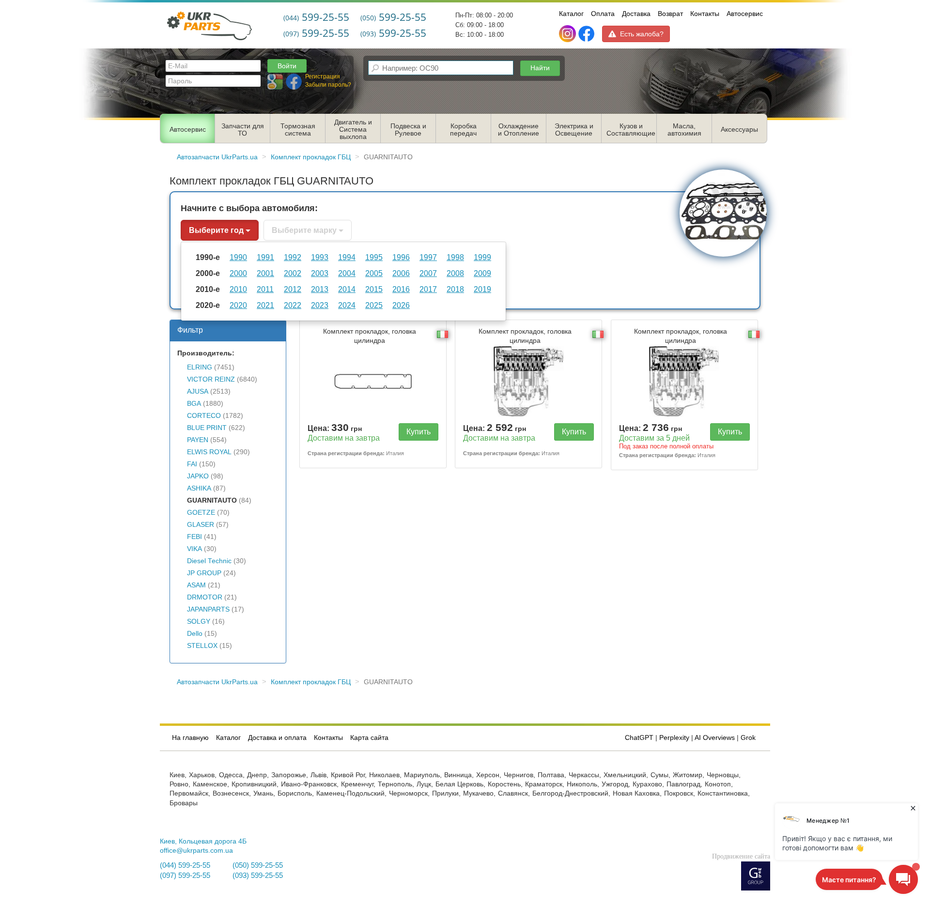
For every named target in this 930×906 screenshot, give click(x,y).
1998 (455, 257)
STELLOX (202, 645)
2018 (455, 289)
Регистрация (322, 76)
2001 (265, 273)
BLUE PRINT (207, 427)
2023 (319, 305)
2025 (374, 305)
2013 (319, 289)
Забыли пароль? (328, 84)
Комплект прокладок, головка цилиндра (369, 336)
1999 (482, 257)
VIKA (194, 549)
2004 (347, 273)
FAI (192, 464)
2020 (238, 305)
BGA (194, 403)
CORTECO (204, 415)
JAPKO (198, 476)
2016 (401, 289)
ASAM (196, 585)
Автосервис (745, 13)
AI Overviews (715, 737)
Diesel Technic (209, 561)
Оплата (603, 13)
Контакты (704, 13)
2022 (292, 305)
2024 (347, 305)
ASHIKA (199, 488)
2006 (401, 273)
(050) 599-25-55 (257, 865)
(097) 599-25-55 (185, 875)
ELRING (199, 367)
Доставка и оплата (277, 737)
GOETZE (201, 512)
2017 (428, 289)
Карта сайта (369, 737)
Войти (287, 66)
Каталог (571, 13)
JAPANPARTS (208, 609)
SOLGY (198, 621)
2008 (455, 273)
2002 (292, 273)
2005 (374, 273)
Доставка (636, 13)
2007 (428, 273)
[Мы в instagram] (568, 34)
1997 (428, 257)
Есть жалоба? (642, 34)
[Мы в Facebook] (586, 34)
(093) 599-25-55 (257, 875)
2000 (238, 273)
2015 (374, 289)
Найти (540, 68)
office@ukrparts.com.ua (196, 850)
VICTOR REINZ (211, 379)
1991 (265, 257)
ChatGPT (639, 737)
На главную (190, 737)
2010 (238, 289)
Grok (748, 737)
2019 (482, 289)
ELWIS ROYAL (209, 452)
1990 (238, 257)
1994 (347, 257)
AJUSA (197, 391)
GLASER (200, 524)
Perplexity (674, 737)
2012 (292, 289)
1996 (401, 257)
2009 (482, 273)
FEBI (194, 536)
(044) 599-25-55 (185, 865)
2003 (319, 273)
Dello (194, 633)
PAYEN (197, 440)
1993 (319, 257)
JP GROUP (204, 573)
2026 (401, 305)
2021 (265, 305)
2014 (347, 289)
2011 (265, 289)
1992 (292, 257)
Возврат (670, 13)
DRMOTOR (204, 597)
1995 (374, 257)
